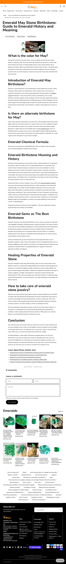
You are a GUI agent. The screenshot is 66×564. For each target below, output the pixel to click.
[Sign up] (60, 509)
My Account (52, 522)
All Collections (23, 533)
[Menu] (2, 6)
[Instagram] (7, 547)
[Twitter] (15, 547)
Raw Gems (22, 524)
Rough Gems (10, 11)
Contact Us (52, 524)
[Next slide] (64, 2)
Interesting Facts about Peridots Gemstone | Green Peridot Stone (28, 355)
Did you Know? (21, 36)
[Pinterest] (21, 547)
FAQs (35, 529)
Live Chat (14, 540)
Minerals (36, 11)
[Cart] (64, 6)
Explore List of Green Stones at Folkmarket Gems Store (25, 357)
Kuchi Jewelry (23, 526)
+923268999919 (8, 537)
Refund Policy (53, 531)
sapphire (53, 93)
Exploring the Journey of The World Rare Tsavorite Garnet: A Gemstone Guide (32, 352)
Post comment (12, 402)
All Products (22, 535)
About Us (51, 526)
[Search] (5, 6)
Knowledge (54, 11)
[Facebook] (4, 547)
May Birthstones (32, 36)
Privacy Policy (53, 534)
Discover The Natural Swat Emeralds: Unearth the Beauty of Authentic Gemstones (33, 362)
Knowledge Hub (38, 522)
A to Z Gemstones (10, 36)
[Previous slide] (2, 2)
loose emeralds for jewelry (48, 183)
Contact (61, 11)
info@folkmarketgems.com (10, 533)
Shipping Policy (53, 529)
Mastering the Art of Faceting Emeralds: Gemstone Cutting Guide (28, 359)
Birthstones (37, 527)
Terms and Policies (7, 561)
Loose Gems (19, 11)
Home (4, 11)
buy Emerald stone (44, 128)
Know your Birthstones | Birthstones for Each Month (21, 15)
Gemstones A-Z (28, 11)
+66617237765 (7, 538)
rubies (10, 95)
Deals (48, 11)
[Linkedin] (18, 547)
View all (60, 411)
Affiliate (21, 538)
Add (13, 426)
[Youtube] (10, 547)
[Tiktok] (13, 547)
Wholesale (43, 11)
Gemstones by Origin (25, 522)
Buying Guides (38, 524)
